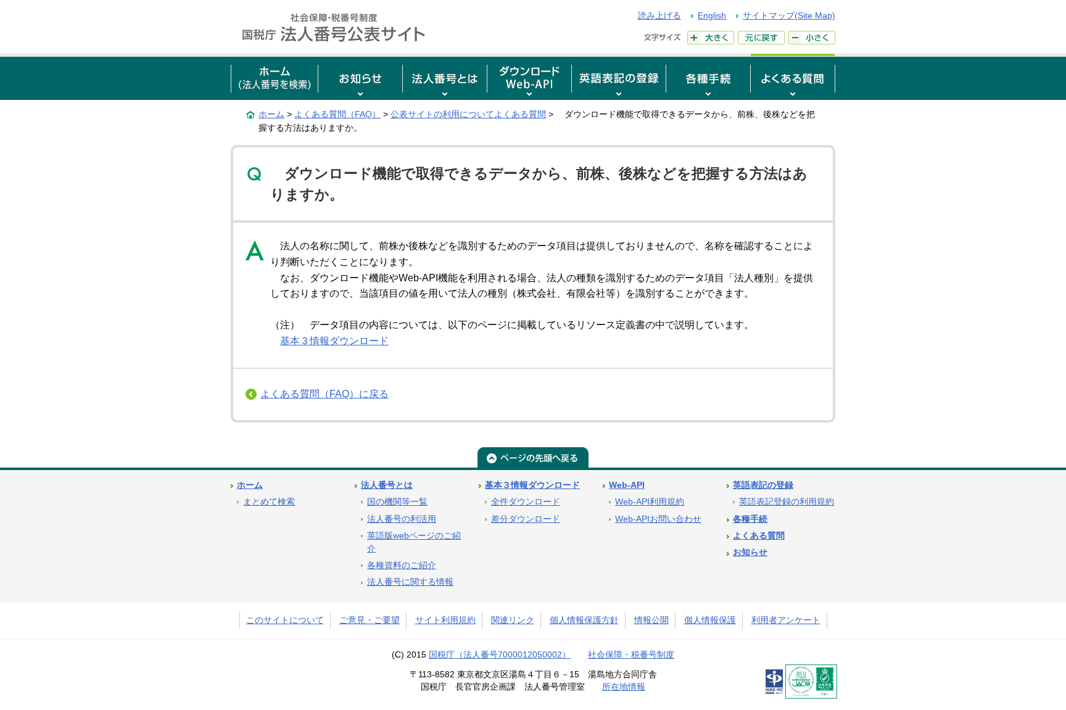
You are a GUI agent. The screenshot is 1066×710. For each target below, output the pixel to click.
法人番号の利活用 (401, 519)
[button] (360, 77)
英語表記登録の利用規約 (786, 501)
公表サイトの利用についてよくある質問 (468, 114)
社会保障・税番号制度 (631, 654)
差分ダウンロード (525, 519)
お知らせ (750, 552)
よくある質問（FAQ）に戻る (324, 394)
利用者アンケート (785, 620)
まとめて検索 (269, 501)
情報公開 (651, 620)
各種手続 (750, 519)
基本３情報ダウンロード (334, 341)
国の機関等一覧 (397, 501)
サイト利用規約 (445, 620)
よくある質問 (759, 535)
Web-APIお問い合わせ (658, 519)
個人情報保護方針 (584, 620)
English (712, 15)
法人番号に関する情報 (410, 582)
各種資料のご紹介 (401, 565)
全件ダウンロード (525, 501)
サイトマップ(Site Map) (789, 15)
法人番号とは (387, 485)
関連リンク (512, 620)
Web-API (627, 485)
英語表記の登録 (763, 485)
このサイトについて (285, 620)
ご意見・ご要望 (369, 620)
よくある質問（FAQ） (337, 114)
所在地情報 (623, 686)
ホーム (271, 114)
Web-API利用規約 (649, 501)
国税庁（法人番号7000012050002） (500, 654)
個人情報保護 (710, 620)
